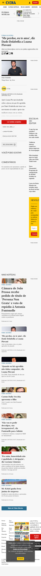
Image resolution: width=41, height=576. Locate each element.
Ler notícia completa (14, 122)
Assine (35, 2)
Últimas (5, 13)
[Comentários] (12, 54)
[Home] (11, 3)
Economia (5, 543)
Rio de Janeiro (25, 7)
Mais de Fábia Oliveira (15, 508)
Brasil (3, 546)
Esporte (4, 537)
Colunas (4, 540)
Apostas (11, 525)
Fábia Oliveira (7, 35)
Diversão (35, 7)
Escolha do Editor (10, 136)
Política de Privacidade (20, 549)
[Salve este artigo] (9, 54)
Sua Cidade (11, 521)
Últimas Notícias (13, 7)
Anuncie (37, 559)
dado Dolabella (8, 127)
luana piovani (7, 131)
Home (5, 7)
